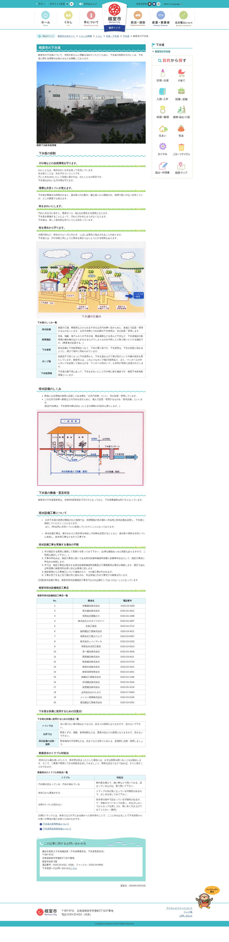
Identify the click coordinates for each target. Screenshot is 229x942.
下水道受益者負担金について (57, 828)
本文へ (41, 3)
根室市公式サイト (66, 36)
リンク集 (188, 912)
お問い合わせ (185, 916)
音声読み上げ (90, 4)
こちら (74, 868)
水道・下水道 (112, 36)
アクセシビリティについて (179, 908)
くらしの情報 (85, 36)
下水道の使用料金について (56, 824)
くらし (99, 36)
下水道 (126, 36)
